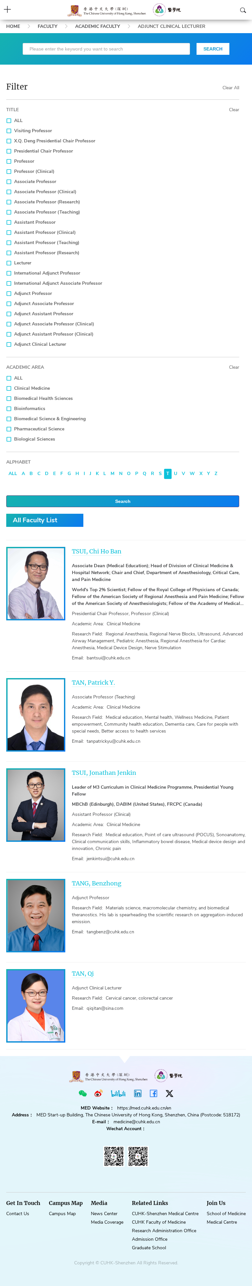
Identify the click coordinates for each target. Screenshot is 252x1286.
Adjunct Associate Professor (44, 304)
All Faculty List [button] (35, 520)
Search (123, 501)
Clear (234, 110)
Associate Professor (35, 181)
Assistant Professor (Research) (46, 253)
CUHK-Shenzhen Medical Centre (165, 1214)
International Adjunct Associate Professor (58, 283)
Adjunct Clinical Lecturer (40, 344)
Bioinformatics (29, 408)
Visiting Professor (33, 131)
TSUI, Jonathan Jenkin (104, 773)
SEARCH (212, 49)
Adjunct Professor (33, 293)
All (13, 473)
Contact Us (17, 1214)
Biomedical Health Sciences (43, 398)
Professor (24, 161)
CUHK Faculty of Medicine (159, 1222)
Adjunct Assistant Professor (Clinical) (54, 334)
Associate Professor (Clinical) (45, 192)
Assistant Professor (34, 222)
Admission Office (149, 1239)
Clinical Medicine (32, 388)
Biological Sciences (34, 439)
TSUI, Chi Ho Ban (96, 551)
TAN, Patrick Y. (93, 682)
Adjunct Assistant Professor (43, 314)
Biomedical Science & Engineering (50, 419)
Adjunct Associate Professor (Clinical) (54, 324)
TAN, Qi (83, 973)
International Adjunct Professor (47, 273)
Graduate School (149, 1248)
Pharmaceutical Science (39, 429)
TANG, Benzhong (96, 883)
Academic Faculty (97, 26)
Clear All (230, 88)
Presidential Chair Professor (43, 151)
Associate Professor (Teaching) (47, 212)
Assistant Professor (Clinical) (45, 232)
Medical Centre (222, 1222)
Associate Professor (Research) (47, 202)
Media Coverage (107, 1222)
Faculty (47, 26)
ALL (18, 120)
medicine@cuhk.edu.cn (137, 1122)
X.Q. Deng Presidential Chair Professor (54, 141)
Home (13, 26)
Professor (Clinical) (34, 171)
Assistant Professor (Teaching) (46, 242)
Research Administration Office (164, 1231)
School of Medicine (226, 1214)
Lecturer (22, 263)
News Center (104, 1214)
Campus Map (62, 1214)
